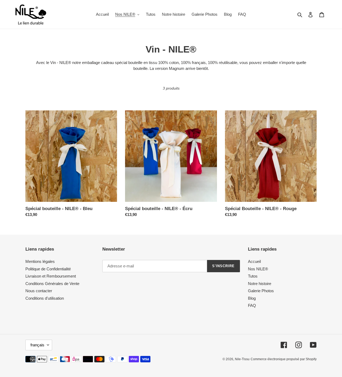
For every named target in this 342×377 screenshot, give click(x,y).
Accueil (254, 261)
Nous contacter (38, 290)
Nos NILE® (258, 269)
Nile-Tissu (242, 359)
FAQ (252, 305)
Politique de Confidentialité (48, 269)
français (37, 345)
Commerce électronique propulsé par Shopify (284, 359)
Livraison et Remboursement (50, 276)
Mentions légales (40, 261)
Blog (252, 298)
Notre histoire (259, 283)
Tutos (253, 276)
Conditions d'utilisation (44, 298)
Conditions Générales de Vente (52, 283)
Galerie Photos (261, 290)
